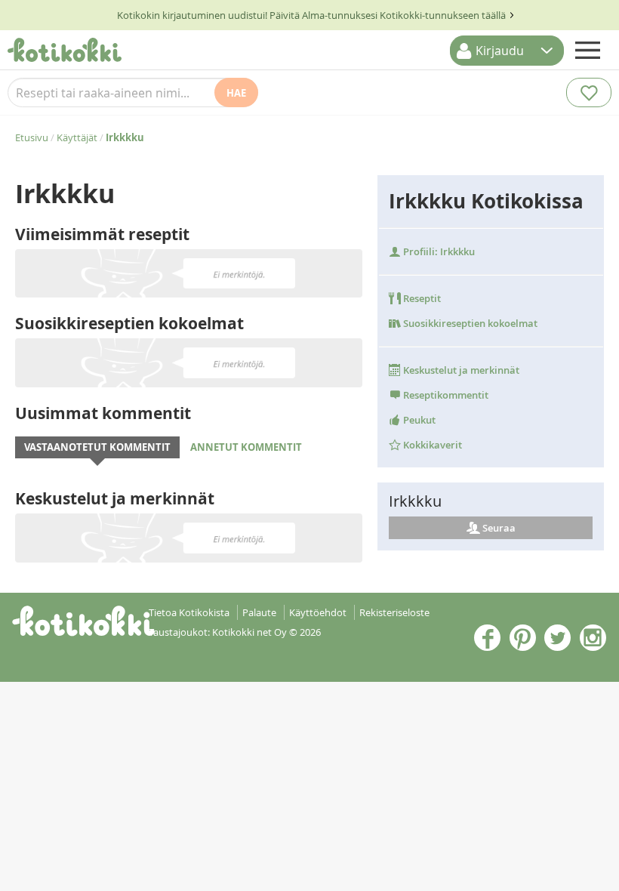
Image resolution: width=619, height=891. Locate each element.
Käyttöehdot (317, 612)
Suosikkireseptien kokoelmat (469, 323)
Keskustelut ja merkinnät (460, 370)
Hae (236, 93)
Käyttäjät (77, 137)
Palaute (259, 612)
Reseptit (421, 298)
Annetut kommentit (246, 447)
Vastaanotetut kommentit (97, 447)
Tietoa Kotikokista (189, 612)
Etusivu (31, 137)
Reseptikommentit (444, 395)
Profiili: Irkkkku (438, 251)
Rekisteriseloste (394, 612)
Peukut (418, 420)
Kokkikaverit (431, 445)
